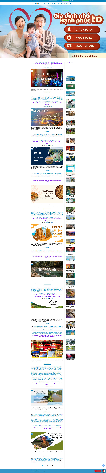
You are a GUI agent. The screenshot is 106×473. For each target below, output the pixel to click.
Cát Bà (39, 173)
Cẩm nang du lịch (43, 62)
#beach (35, 415)
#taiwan (54, 375)
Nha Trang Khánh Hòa (41, 289)
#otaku (56, 373)
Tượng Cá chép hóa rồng (36, 99)
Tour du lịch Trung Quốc (53, 369)
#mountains (39, 373)
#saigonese (42, 460)
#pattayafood (33, 374)
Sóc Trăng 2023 (41, 421)
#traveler (51, 460)
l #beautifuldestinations (36, 421)
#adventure (59, 414)
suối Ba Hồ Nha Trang (50, 289)
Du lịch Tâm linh (56, 173)
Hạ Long (53, 367)
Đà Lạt (40, 173)
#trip (38, 419)
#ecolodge (49, 415)
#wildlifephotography (49, 419)
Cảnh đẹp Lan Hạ (49, 174)
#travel (45, 460)
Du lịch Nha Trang (35, 288)
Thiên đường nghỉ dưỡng (49, 101)
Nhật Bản (35, 368)
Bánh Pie (40, 212)
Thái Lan (47, 368)
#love (60, 416)
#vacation (40, 419)
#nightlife (51, 373)
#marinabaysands (33, 373)
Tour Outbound (60, 3)
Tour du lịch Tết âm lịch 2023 (37, 290)
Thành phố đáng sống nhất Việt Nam (43, 97)
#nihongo (54, 373)
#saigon (40, 460)
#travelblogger (48, 460)
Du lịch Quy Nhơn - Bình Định (44, 217)
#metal (36, 373)
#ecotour (52, 415)
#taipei (52, 375)
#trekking (36, 419)
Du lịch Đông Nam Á (47, 173)
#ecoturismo (38, 416)
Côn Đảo (39, 425)
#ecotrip (36, 416)
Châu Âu (42, 212)
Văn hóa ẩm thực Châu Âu (40, 215)
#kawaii (46, 372)
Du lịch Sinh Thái (52, 173)
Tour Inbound (54, 3)
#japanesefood (40, 372)
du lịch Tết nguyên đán (47, 96)
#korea (48, 372)
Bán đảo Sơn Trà (59, 134)
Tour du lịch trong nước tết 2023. (48, 98)
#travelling (59, 460)
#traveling (56, 460)
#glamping (46, 416)
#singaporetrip (41, 375)
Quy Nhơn (37, 368)
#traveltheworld (33, 419)
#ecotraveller (32, 416)
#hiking (48, 416)
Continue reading (47, 92)
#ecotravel (61, 415)
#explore (41, 416)
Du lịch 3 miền (44, 135)
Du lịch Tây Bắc (52, 327)
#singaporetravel (37, 375)
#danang (46, 459)
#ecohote (47, 415)
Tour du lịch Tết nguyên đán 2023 (40, 98)
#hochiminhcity (54, 459)
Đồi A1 (34, 327)
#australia (32, 415)
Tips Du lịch (56, 62)
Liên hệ (71, 3)
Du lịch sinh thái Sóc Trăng (56, 419)
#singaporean (46, 374)
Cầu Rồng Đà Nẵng (36, 135)
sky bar (36, 97)
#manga (60, 372)
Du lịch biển (50, 62)
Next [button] (105, 31)
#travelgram (53, 460)
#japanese (32, 372)
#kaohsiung (43, 372)
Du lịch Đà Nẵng (48, 135)
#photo (36, 374)
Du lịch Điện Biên (47, 293)
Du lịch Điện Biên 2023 (42, 327)
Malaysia (32, 368)
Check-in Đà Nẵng (40, 135)
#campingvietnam (43, 459)
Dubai (60, 332)
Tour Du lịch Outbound (42, 369)
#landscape (58, 416)
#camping (37, 415)
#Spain (44, 375)
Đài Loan (49, 366)
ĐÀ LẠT (61, 174)
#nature (44, 373)
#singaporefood (54, 374)
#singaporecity (50, 374)
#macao (55, 372)
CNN (51, 174)
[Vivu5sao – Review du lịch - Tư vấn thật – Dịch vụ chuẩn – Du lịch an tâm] (37, 3)
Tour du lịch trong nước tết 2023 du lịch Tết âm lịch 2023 (50, 422)
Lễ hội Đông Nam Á (59, 367)
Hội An (52, 425)
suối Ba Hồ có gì (46, 289)
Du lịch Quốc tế (46, 332)
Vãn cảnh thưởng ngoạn (42, 99)
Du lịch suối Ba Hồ (40, 288)
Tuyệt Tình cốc (39, 291)
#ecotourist (58, 415)
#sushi (46, 375)
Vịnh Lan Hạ (48, 176)
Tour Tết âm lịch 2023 (55, 98)
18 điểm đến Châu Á (44, 174)
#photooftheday (37, 460)
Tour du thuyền (66, 3)
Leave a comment (61, 99)
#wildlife (46, 419)
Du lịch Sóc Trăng (48, 414)
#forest (43, 416)
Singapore (41, 368)
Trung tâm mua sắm (59, 369)
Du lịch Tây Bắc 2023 (57, 327)
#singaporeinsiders (58, 374)
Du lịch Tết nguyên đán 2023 (53, 96)
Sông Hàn (38, 97)
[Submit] (56, 0)
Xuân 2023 (46, 99)
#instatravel (53, 416)
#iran (56, 416)
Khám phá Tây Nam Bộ (46, 420)
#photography (38, 374)
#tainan (50, 375)
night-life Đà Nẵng (59, 96)
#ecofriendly (43, 415)
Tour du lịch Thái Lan (47, 369)
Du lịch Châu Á (43, 173)
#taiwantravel (57, 375)
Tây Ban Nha (44, 368)
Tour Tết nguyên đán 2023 (43, 176)
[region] (53, 31)
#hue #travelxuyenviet (58, 459)
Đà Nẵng (47, 62)
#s (40, 374)
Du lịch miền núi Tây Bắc (48, 327)
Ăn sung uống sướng (35, 212)
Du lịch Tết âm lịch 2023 (41, 96)
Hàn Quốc (55, 367)
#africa (62, 414)
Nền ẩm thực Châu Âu (43, 213)
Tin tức (53, 62)
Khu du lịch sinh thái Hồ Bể (52, 420)
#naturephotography (47, 373)
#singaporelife (33, 375)
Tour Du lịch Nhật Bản (55, 333)
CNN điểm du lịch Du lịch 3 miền (56, 174)
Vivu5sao (45, 3)
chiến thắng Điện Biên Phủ (53, 326)
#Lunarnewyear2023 (51, 372)
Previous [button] (1, 31)
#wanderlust (43, 419)
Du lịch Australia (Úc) (52, 366)
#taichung (48, 375)
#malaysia (58, 372)
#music (42, 373)
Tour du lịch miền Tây (45, 421)
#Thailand (60, 375)
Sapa (39, 368)
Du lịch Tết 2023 (37, 96)
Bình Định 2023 (58, 250)
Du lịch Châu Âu (48, 212)
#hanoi (48, 459)
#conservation (40, 415)
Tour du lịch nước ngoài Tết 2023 (52, 97)
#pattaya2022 (58, 373)
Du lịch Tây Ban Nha (56, 332)
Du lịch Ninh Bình (41, 332)
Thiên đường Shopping (43, 333)
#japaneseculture (36, 372)
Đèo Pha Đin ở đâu (58, 326)
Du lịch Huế (42, 425)
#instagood (50, 416)
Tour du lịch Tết (58, 97)
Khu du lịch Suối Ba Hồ (35, 289)
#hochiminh (50, 459)
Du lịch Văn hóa (60, 173)
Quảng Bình (55, 425)
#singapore (42, 374)
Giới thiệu (49, 3)
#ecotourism (54, 415)
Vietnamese (65, 0)
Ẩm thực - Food (38, 62)
